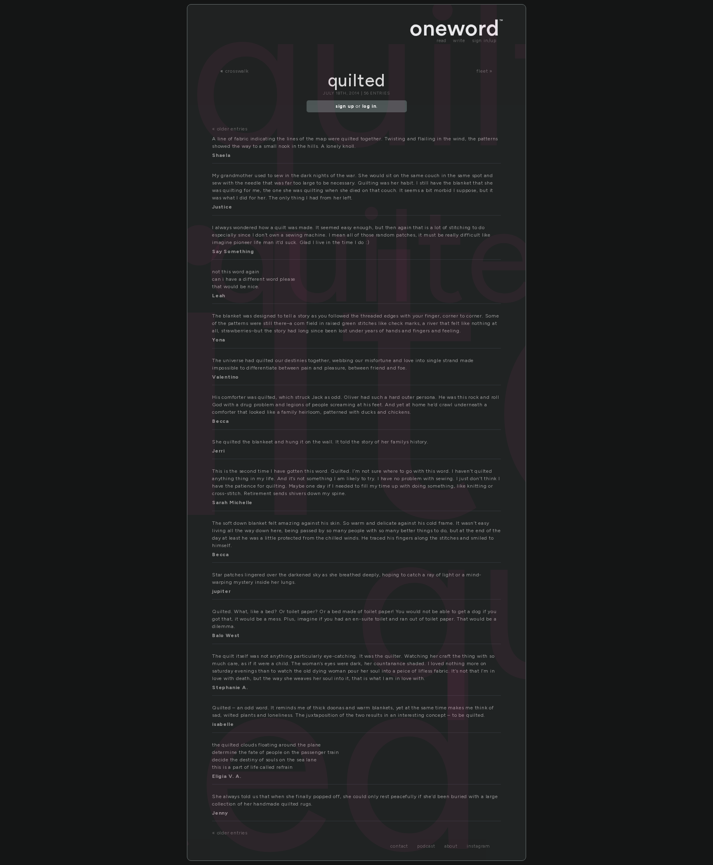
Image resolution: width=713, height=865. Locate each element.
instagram (478, 846)
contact (399, 846)
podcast (426, 846)
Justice (222, 207)
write (459, 40)
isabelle (223, 724)
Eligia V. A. (226, 776)
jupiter (221, 591)
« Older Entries (230, 129)
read (441, 40)
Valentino (225, 377)
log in (369, 106)
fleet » (485, 71)
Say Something (233, 251)
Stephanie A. (230, 687)
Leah (218, 296)
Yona (218, 340)
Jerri (218, 451)
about (451, 846)
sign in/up (484, 40)
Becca (220, 421)
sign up (344, 106)
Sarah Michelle (232, 502)
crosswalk (237, 71)
